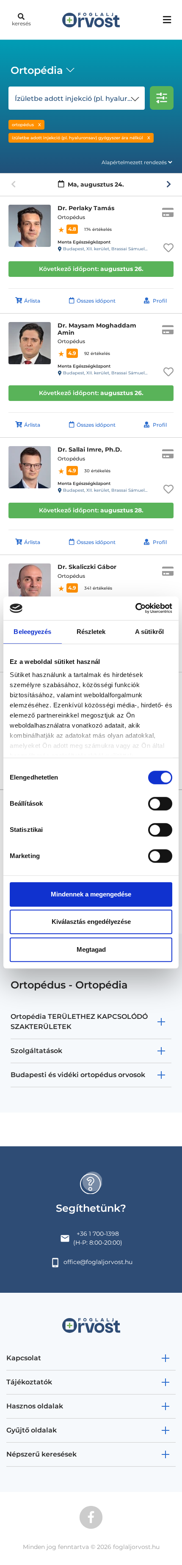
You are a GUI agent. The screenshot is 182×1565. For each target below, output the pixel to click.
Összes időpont (96, 301)
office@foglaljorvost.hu (97, 1262)
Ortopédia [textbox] (37, 70)
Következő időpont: (91, 269)
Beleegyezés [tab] (32, 631)
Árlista (32, 301)
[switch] (160, 803)
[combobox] (41, 71)
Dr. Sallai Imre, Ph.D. (90, 449)
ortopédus (23, 124)
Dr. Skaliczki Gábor (87, 567)
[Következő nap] (168, 184)
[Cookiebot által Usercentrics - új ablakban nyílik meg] (135, 608)
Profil (160, 301)
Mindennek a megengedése (91, 894)
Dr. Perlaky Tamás (86, 208)
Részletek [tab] (91, 631)
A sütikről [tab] (149, 631)
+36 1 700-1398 (98, 1233)
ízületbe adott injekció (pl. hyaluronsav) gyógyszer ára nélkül (77, 138)
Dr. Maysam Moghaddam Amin (97, 329)
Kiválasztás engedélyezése (91, 921)
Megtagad (91, 949)
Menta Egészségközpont (84, 242)
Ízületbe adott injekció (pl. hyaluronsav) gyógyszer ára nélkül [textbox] (78, 99)
